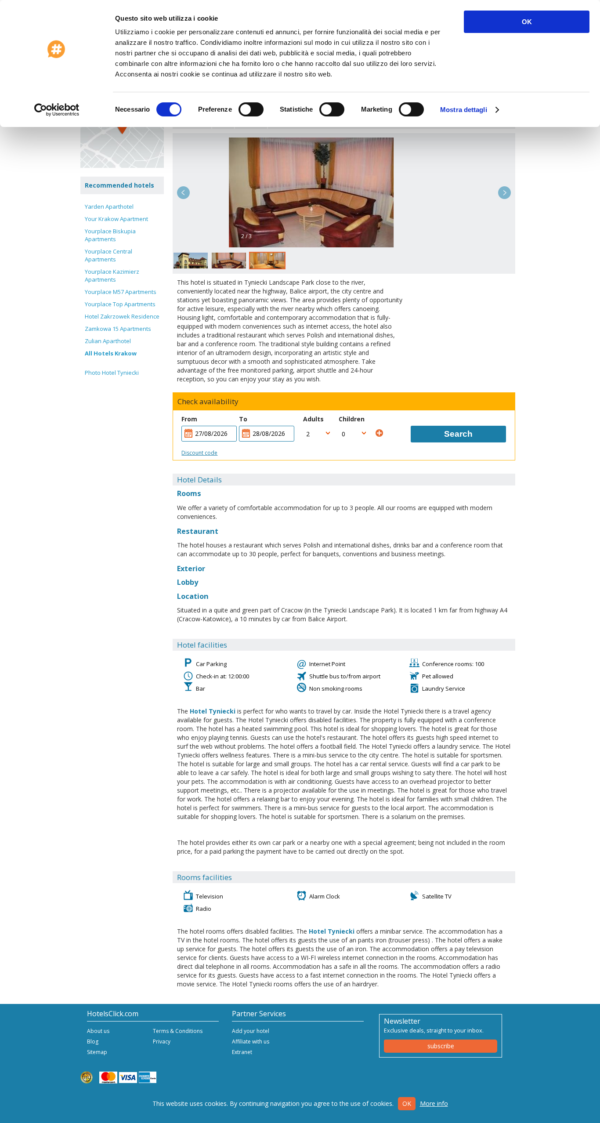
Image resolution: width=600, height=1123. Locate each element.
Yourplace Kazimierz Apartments (112, 275)
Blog (92, 1041)
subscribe (440, 1046)
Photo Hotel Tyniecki (112, 373)
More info (434, 1103)
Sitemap (97, 1052)
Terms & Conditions (177, 1031)
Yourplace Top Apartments (120, 304)
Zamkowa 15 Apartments (118, 329)
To (243, 419)
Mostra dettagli (463, 109)
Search (458, 433)
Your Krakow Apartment (116, 219)
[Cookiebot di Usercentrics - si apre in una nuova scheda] (56, 109)
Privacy (161, 1041)
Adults (313, 419)
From (189, 419)
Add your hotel (250, 1031)
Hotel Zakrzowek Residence (122, 316)
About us (98, 1031)
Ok (406, 1103)
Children (352, 419)
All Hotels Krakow (111, 353)
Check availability (208, 401)
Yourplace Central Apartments (108, 255)
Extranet (242, 1052)
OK (527, 21)
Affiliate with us (250, 1041)
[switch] (251, 109)
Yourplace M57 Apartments (120, 292)
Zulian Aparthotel (108, 341)
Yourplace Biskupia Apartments (110, 235)
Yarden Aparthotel (109, 206)
